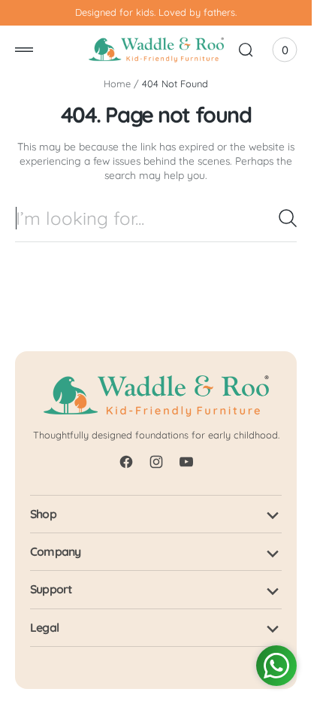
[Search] (288, 218)
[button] (24, 50)
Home (117, 83)
